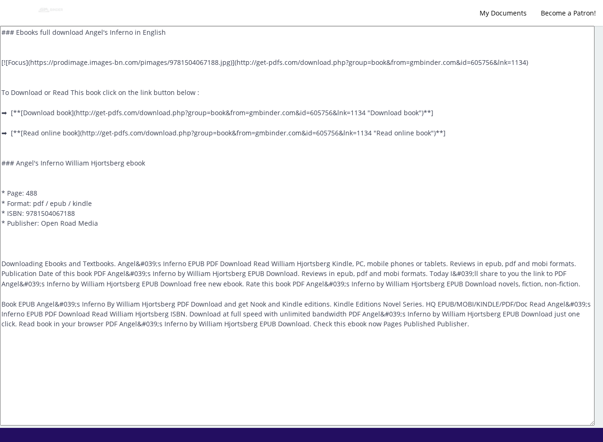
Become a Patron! (568, 12)
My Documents (503, 12)
